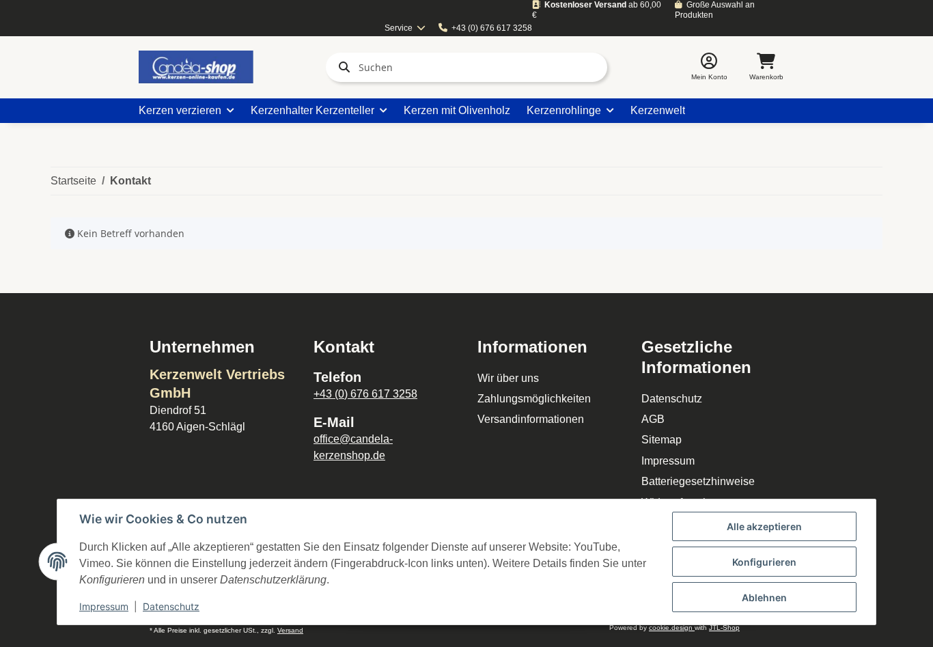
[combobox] (405, 28)
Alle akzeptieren (764, 526)
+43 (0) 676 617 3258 (491, 28)
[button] (709, 67)
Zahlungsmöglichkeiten (534, 398)
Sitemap (661, 439)
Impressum (668, 461)
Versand (290, 630)
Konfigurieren (764, 562)
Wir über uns (508, 378)
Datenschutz (671, 398)
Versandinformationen (530, 419)
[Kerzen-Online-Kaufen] (196, 67)
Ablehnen (764, 597)
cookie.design (672, 627)
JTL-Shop (724, 627)
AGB (653, 419)
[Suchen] (341, 67)
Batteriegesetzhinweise (698, 481)
